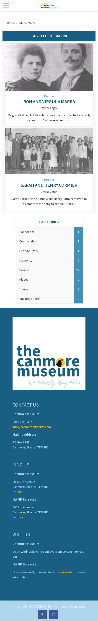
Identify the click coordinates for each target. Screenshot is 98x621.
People (49, 96)
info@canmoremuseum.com (32, 427)
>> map (18, 517)
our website (64, 572)
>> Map (18, 492)
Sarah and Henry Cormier (49, 185)
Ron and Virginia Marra (49, 101)
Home (11, 23)
